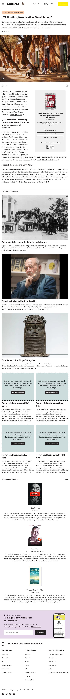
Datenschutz (6, 658)
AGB (3, 661)
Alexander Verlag (55, 142)
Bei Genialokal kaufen (50, 137)
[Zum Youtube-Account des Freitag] (14, 694)
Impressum (5, 654)
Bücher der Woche (10, 479)
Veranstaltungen (30, 672)
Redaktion (28, 658)
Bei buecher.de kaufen (50, 134)
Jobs (26, 669)
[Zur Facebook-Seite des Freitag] (3, 694)
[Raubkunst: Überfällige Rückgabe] (35, 341)
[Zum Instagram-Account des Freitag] (10, 694)
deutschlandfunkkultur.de (47, 160)
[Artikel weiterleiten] (6, 86)
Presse (27, 661)
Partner (27, 665)
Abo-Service (53, 665)
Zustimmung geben (18, 392)
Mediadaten (52, 658)
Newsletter (52, 661)
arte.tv (13, 182)
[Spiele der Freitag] (23, 4)
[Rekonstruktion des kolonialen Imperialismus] (35, 223)
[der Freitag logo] (13, 4)
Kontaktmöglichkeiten (56, 654)
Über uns (27, 654)
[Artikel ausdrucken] (67, 86)
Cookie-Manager (7, 672)
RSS (50, 669)
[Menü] (3, 3)
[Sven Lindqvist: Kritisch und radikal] (35, 282)
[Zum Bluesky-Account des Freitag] (6, 694)
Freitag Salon (29, 680)
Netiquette (5, 669)
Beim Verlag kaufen (50, 130)
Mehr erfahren (36, 627)
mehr (66, 479)
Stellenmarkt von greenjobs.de (58, 672)
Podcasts (28, 676)
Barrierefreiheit (6, 665)
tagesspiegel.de (16, 115)
